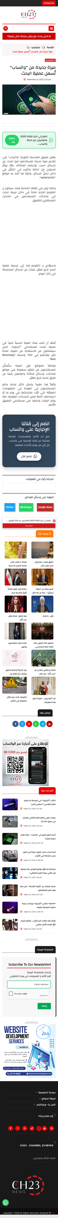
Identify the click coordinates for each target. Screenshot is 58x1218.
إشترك (44, 1006)
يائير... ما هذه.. (47, 616)
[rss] (52, 1129)
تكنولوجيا (35, 47)
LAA (53, 1213)
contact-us (49, 3)
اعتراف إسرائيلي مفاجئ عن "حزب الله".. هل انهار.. (45, 672)
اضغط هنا (12, 140)
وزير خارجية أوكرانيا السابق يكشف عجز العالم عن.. (16, 672)
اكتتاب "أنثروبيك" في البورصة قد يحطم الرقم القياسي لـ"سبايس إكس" (40, 802)
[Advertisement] (29, 231)
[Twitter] (18, 1129)
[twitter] (22, 724)
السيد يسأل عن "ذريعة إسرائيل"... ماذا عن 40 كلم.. (42, 591)
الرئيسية (50, 47)
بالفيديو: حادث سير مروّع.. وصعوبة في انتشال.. (16, 699)
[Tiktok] (39, 1127)
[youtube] (49, 724)
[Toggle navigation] (51, 28)
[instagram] (29, 724)
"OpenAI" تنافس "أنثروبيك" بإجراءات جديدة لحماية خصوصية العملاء (39, 905)
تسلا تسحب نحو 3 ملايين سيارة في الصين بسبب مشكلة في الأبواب (39, 854)
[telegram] (43, 724)
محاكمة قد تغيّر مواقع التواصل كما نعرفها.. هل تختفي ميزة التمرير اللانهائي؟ (38, 871)
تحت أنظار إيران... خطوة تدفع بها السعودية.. (44, 700)
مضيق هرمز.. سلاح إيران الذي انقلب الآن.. (44, 564)
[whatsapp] (36, 724)
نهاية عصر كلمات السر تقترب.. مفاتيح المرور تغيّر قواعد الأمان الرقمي (38, 922)
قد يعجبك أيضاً (44, 534)
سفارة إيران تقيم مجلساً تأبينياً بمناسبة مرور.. (17, 591)
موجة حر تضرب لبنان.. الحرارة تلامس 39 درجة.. (17, 564)
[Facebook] (15, 724)
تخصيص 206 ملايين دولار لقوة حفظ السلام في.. (43, 645)
